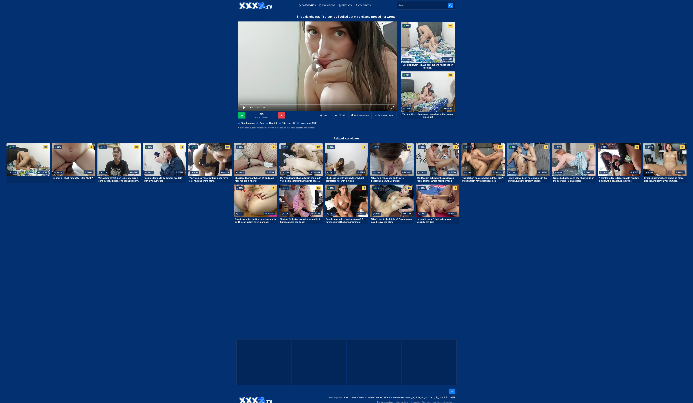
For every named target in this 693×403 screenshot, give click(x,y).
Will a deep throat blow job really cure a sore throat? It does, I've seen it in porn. (118, 179)
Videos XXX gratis (366, 397)
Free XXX (346, 5)
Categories (309, 5)
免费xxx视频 (449, 397)
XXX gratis (364, 5)
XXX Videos (328, 5)
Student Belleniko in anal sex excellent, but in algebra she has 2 (300, 220)
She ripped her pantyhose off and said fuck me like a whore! (254, 179)
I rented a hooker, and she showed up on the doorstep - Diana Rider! (573, 179)
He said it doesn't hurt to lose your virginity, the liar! (434, 220)
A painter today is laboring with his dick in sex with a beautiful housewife (619, 179)
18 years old (288, 123)
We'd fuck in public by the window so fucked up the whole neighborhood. (435, 179)
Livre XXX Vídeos (382, 397)
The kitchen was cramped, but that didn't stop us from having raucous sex (483, 179)
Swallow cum (248, 123)
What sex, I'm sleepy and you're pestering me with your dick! (387, 179)
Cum (262, 123)
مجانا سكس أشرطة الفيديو (422, 397)
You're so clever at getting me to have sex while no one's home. (208, 179)
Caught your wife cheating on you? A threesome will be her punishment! (344, 220)
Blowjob (273, 123)
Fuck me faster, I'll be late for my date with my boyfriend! (163, 179)
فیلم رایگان (438, 397)
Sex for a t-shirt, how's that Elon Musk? (73, 178)
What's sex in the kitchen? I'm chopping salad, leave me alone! (391, 220)
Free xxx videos (351, 397)
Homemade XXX (308, 123)
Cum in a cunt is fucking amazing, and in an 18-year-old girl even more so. (255, 220)
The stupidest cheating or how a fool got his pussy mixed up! (427, 115)
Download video (386, 115)
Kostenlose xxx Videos (401, 397)
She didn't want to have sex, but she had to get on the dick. (428, 66)
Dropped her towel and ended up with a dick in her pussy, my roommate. (664, 179)
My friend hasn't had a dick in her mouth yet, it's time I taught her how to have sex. (300, 179)
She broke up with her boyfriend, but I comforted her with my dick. (345, 179)
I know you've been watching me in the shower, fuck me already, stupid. (527, 179)
